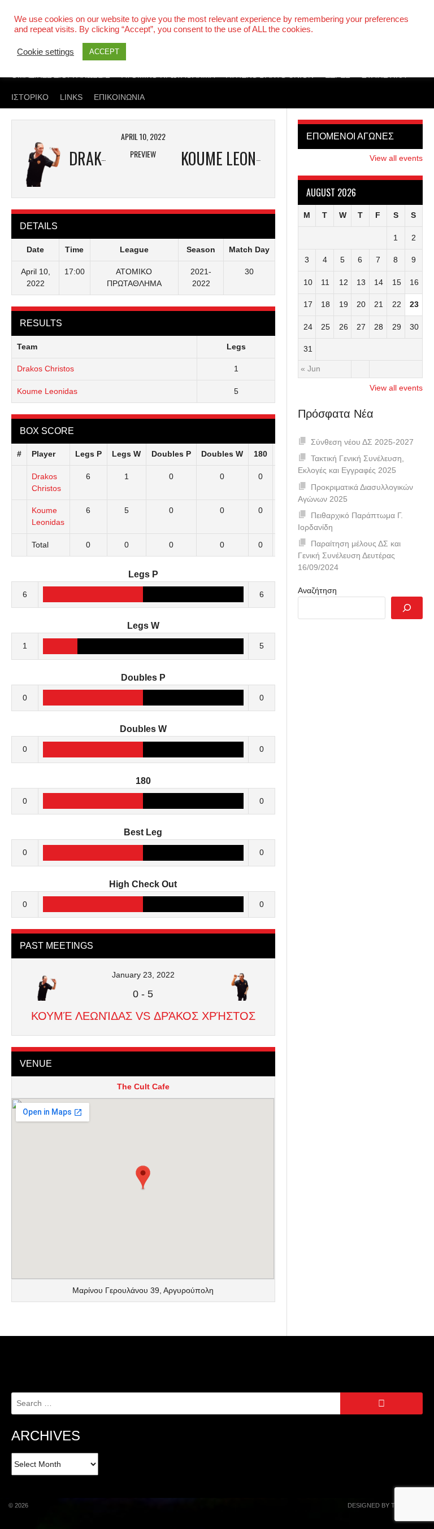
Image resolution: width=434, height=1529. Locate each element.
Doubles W (222, 453)
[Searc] (407, 608)
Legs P (88, 453)
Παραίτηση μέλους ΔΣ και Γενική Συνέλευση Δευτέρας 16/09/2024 (349, 555)
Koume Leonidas (47, 391)
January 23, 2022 (143, 974)
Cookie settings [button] (45, 51)
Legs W (126, 453)
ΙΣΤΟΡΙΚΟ (30, 97)
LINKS (71, 97)
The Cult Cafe (143, 1086)
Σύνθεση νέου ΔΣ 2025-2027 (362, 441)
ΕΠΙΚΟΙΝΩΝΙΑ (119, 97)
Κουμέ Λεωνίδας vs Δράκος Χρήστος (143, 1016)
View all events (396, 158)
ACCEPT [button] (104, 51)
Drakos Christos (45, 368)
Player (43, 453)
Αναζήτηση (317, 590)
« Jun (310, 368)
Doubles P (171, 453)
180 (260, 453)
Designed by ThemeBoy (387, 1505)
